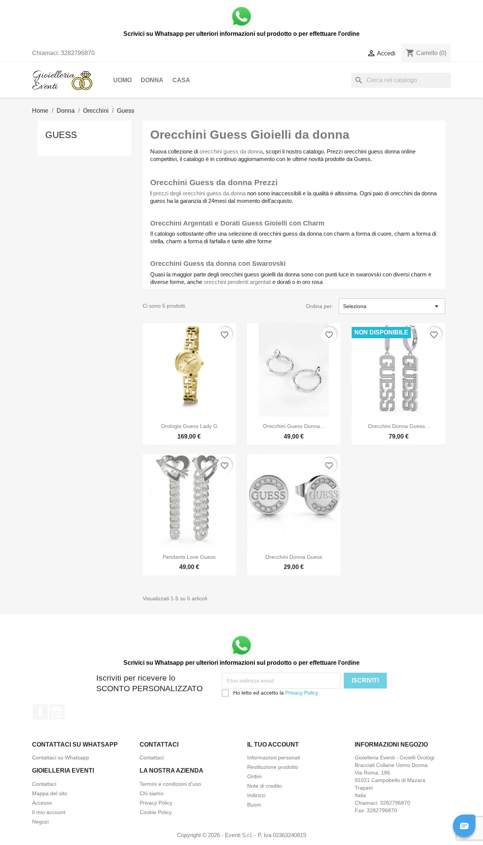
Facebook (40, 711)
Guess (61, 135)
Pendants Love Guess (189, 557)
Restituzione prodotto (272, 767)
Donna (152, 80)
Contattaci (152, 758)
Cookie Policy (156, 812)
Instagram (57, 711)
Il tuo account (273, 744)
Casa (181, 80)
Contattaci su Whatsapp (60, 758)
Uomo (122, 80)
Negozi (40, 822)
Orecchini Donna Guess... (398, 426)
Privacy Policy (301, 693)
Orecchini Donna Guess (293, 557)
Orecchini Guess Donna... (294, 426)
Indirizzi (256, 795)
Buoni (254, 805)
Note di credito (264, 786)
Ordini (254, 776)
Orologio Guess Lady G (189, 426)
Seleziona (392, 306)
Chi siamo (151, 793)
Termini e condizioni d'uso (170, 784)
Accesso (42, 803)
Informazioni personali (273, 758)
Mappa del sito (49, 793)
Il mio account (48, 812)
